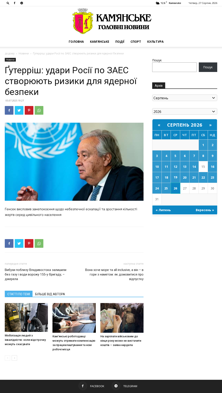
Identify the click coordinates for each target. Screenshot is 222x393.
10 (157, 167)
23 (212, 177)
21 (194, 177)
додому (10, 53)
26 (175, 188)
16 (212, 167)
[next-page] (14, 358)
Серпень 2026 (184, 124)
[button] (8, 3)
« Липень (163, 210)
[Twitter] (19, 110)
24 (157, 188)
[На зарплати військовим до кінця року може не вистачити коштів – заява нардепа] (122, 318)
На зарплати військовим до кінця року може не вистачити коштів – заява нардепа (120, 341)
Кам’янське (99, 41)
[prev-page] (7, 358)
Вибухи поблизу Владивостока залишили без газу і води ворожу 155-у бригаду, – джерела (35, 274)
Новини (24, 53)
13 (184, 167)
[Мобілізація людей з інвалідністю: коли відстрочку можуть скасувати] (26, 317)
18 (166, 177)
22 (203, 177)
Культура (155, 41)
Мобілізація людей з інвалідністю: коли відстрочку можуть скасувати (25, 340)
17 (157, 177)
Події (119, 41)
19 (175, 177)
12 (175, 167)
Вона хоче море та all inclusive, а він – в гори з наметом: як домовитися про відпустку (114, 274)
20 (184, 177)
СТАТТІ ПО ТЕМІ (18, 294)
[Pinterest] (29, 110)
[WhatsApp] (39, 110)
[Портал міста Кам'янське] (111, 21)
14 (194, 167)
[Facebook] (14, 3)
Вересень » (205, 210)
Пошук (157, 60)
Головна (76, 41)
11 (166, 167)
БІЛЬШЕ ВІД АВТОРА (50, 294)
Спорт (136, 41)
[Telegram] (21, 3)
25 (166, 188)
